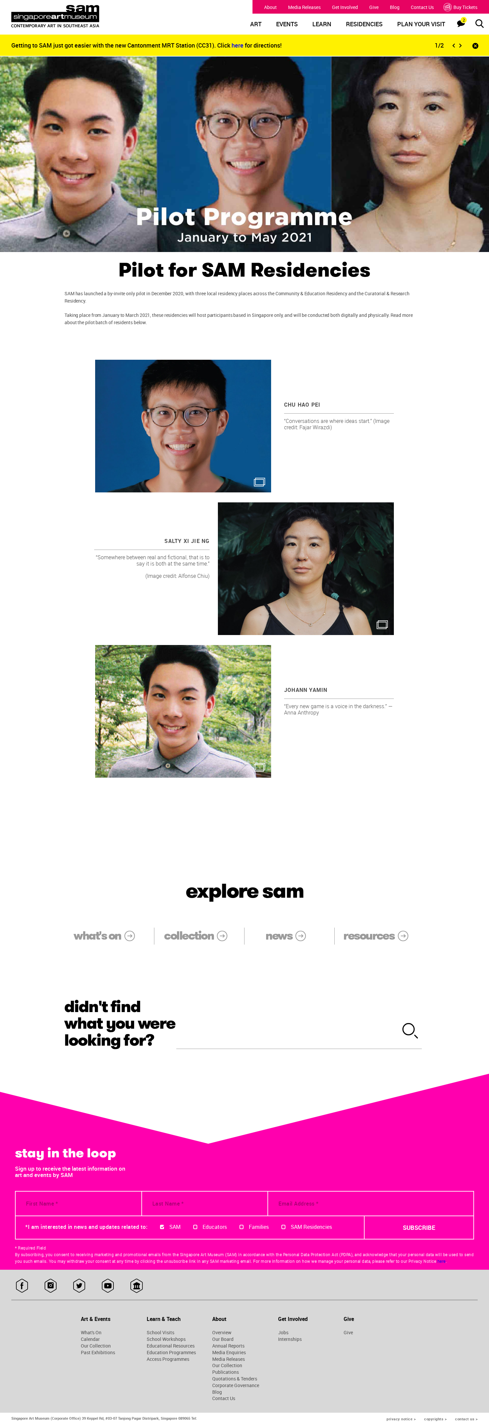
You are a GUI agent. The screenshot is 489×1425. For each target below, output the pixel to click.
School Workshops (166, 1339)
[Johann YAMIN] (183, 711)
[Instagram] (51, 1286)
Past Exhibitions (98, 1353)
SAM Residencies (311, 1227)
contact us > (466, 1418)
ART (255, 24)
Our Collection (96, 1346)
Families (259, 1227)
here (238, 45)
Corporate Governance (235, 1385)
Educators (215, 1227)
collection (189, 936)
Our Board (223, 1339)
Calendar (90, 1339)
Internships (290, 1339)
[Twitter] (79, 1286)
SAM (175, 1227)
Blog (395, 7)
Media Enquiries (229, 1353)
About (270, 7)
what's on (97, 936)
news (278, 936)
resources (368, 936)
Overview (222, 1333)
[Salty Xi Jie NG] (306, 568)
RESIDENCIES (364, 24)
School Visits (160, 1333)
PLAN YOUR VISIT (421, 24)
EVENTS (287, 24)
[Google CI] (136, 1286)
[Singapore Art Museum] (71, 16)
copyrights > (435, 1418)
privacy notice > (401, 1418)
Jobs (283, 1333)
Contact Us (422, 7)
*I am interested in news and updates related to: (86, 1227)
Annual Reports (228, 1346)
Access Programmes (168, 1359)
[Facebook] (22, 1286)
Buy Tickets (465, 7)
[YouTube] (108, 1286)
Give (374, 7)
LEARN (321, 24)
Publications (225, 1372)
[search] (410, 1031)
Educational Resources (171, 1346)
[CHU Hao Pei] (183, 426)
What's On (91, 1333)
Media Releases (304, 7)
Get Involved (345, 7)
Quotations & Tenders (234, 1379)
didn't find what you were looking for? (120, 1023)
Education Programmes (171, 1353)
